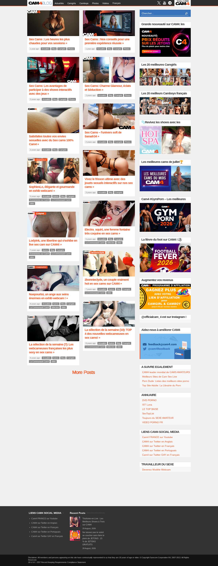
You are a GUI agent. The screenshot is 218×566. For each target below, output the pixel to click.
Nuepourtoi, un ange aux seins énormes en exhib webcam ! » (49, 296)
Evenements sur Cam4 (39, 200)
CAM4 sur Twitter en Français (158, 446)
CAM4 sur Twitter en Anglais (157, 441)
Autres (56, 196)
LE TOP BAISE (150, 409)
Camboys (84, 3)
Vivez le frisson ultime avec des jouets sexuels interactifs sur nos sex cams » (109, 183)
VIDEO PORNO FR (152, 422)
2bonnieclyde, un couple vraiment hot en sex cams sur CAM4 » (107, 281)
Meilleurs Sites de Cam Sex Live (159, 376)
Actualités (59, 3)
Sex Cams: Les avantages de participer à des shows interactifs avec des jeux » (50, 89)
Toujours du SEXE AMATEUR (158, 418)
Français (117, 3)
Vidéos (105, 3)
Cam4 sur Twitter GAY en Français (161, 454)
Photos (95, 3)
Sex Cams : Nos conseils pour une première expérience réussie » (107, 41)
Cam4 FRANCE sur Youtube (157, 437)
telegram (170, 3)
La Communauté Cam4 (61, 200)
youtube (164, 3)
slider (32, 203)
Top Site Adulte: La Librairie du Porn (161, 385)
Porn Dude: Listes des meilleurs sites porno (165, 381)
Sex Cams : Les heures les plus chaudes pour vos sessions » (49, 41)
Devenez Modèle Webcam (156, 469)
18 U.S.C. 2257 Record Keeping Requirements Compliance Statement (57, 562)
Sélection (111, 243)
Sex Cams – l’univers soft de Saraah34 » (103, 134)
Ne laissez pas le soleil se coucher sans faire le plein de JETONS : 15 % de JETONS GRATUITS (93, 538)
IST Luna (147, 404)
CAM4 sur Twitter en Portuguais (159, 450)
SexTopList (148, 413)
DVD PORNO (149, 400)
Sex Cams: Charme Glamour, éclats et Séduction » (108, 87)
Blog (54, 49)
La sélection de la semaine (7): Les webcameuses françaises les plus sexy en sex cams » (51, 348)
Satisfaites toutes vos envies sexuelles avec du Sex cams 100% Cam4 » (51, 140)
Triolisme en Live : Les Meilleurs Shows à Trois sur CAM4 (93, 521)
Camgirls (71, 3)
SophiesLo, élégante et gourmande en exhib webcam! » (51, 188)
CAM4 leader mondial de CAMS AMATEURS (166, 372)
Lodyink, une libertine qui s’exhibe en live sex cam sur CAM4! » (53, 242)
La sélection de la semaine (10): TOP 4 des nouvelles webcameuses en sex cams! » (108, 333)
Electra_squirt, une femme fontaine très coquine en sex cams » (107, 231)
